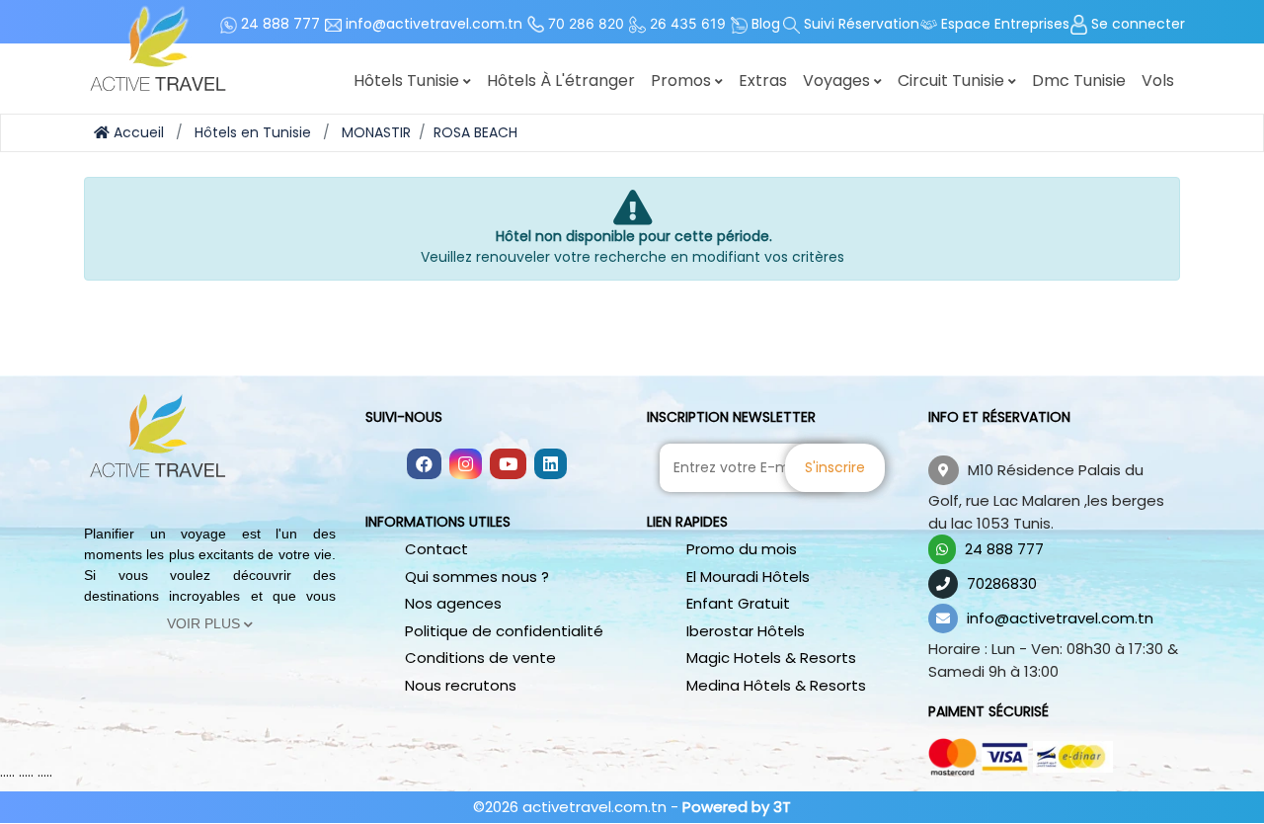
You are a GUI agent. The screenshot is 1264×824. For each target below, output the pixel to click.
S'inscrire (835, 467)
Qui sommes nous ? (477, 576)
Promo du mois (741, 548)
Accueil (137, 132)
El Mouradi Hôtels (748, 576)
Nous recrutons (460, 685)
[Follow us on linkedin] (550, 465)
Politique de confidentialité (504, 630)
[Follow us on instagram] (465, 465)
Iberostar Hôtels (745, 630)
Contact (436, 548)
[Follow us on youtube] (508, 465)
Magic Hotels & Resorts (771, 657)
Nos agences (453, 603)
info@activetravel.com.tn (1060, 618)
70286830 (1002, 583)
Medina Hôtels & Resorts (776, 685)
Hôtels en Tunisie (253, 132)
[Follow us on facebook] (424, 465)
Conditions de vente (480, 657)
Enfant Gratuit (738, 603)
